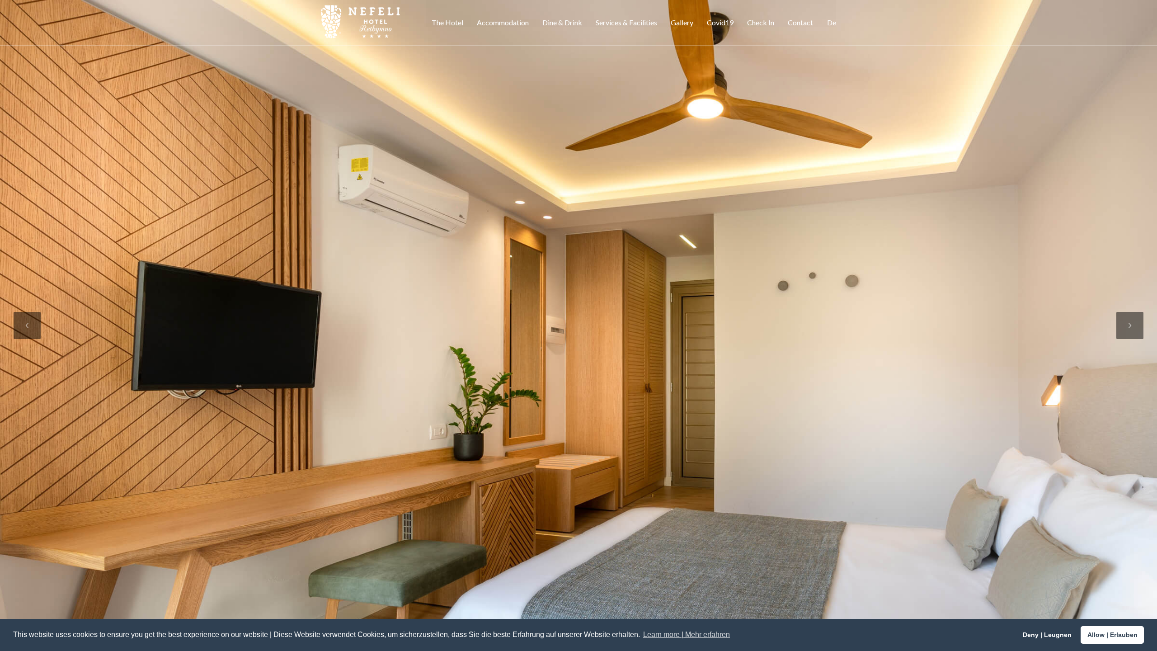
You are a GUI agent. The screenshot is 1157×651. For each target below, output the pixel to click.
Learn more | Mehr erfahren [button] (686, 634)
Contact (800, 22)
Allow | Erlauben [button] (1112, 634)
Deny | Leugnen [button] (1047, 634)
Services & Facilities (626, 22)
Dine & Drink (562, 22)
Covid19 (720, 22)
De (831, 22)
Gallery (682, 22)
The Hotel (447, 22)
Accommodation (503, 22)
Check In (760, 22)
